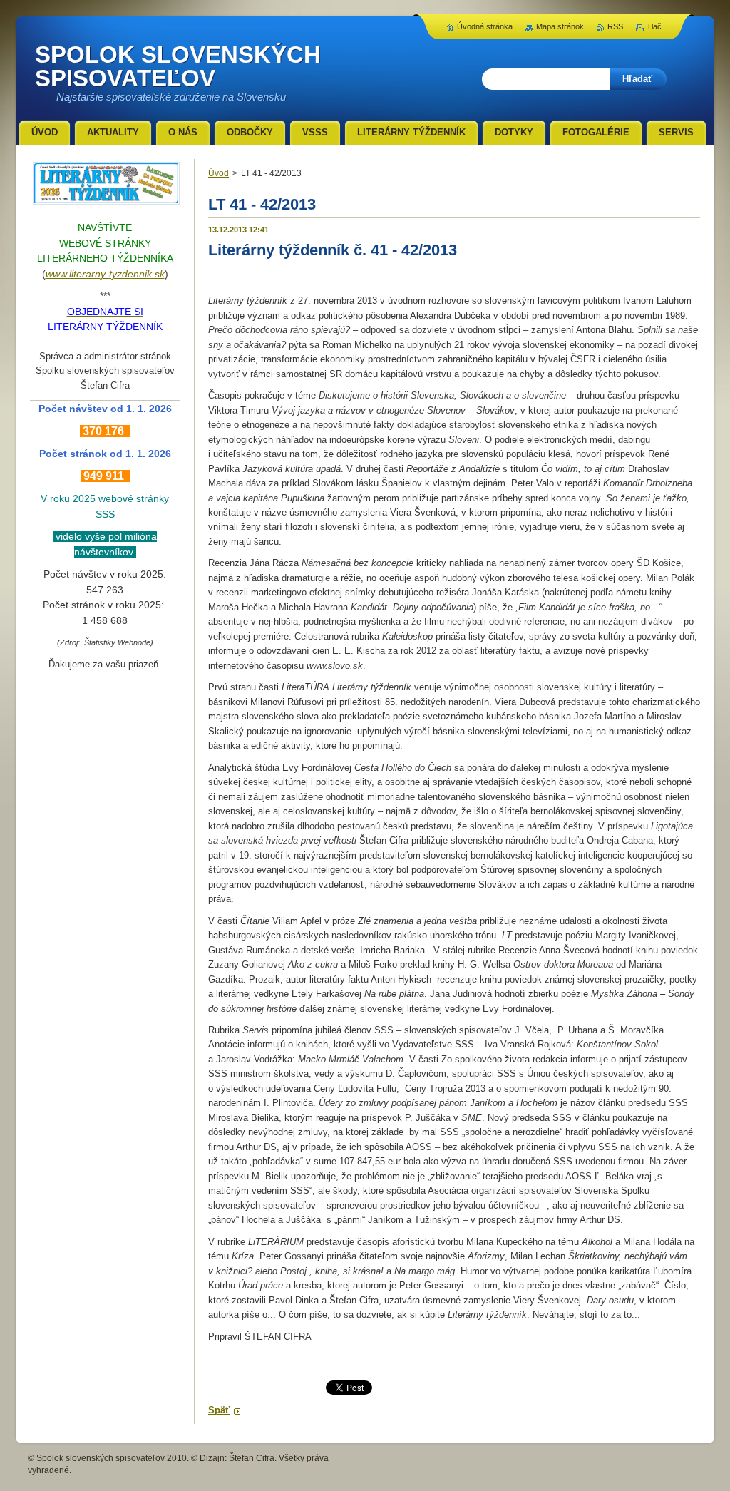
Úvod (218, 173)
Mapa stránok (560, 26)
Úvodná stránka (485, 26)
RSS (615, 26)
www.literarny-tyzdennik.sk (105, 274)
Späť (219, 1410)
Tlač (654, 26)
